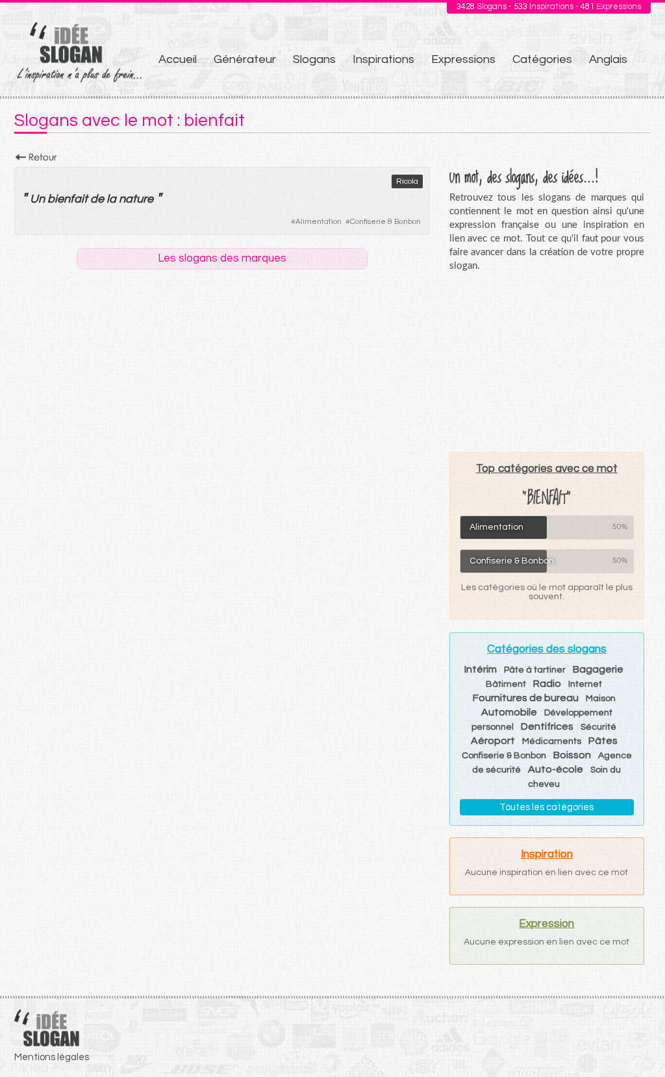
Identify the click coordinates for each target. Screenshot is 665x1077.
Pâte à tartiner (535, 670)
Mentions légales (51, 1057)
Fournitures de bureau (526, 698)
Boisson (572, 755)
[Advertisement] (546, 361)
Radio (547, 683)
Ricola (407, 181)
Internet (585, 684)
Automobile (509, 712)
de (97, 199)
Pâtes (603, 741)
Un (37, 199)
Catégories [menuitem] (542, 59)
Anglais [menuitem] (608, 59)
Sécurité (598, 727)
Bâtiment (506, 684)
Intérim (480, 669)
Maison (601, 698)
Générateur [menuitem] (245, 59)
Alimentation (318, 221)
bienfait (67, 199)
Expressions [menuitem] (463, 59)
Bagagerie (598, 669)
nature (136, 199)
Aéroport (493, 741)
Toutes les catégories (546, 807)
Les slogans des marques (222, 258)
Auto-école (555, 769)
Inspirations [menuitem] (383, 59)
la (111, 199)
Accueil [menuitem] (177, 59)
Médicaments (551, 741)
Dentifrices (547, 726)
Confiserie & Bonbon (385, 221)
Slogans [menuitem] (314, 59)
